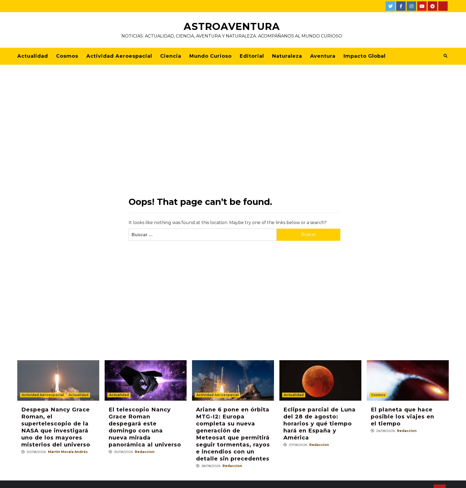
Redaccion (145, 452)
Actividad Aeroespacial (119, 56)
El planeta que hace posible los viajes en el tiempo (402, 416)
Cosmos (67, 56)
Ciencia (170, 56)
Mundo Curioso (210, 56)
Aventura (322, 56)
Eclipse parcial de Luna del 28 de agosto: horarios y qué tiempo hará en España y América (319, 423)
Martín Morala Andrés (68, 452)
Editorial (252, 56)
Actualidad (32, 56)
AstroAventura (232, 26)
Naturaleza (287, 56)
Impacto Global (365, 56)
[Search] (445, 56)
